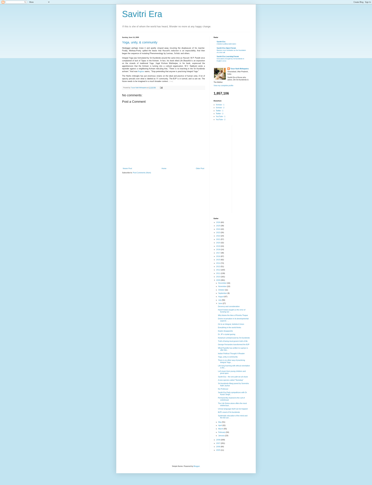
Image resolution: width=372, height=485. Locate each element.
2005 (218, 450)
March (221, 429)
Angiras (141, 71)
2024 (218, 229)
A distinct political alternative (226, 44)
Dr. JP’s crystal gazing (226, 334)
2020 (218, 243)
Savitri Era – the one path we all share (233, 377)
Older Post (200, 168)
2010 (218, 277)
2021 (218, 239)
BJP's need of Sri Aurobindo (229, 412)
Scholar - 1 (220, 105)
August (221, 297)
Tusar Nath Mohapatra (239, 69)
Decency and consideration (229, 306)
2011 (218, 273)
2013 (218, 267)
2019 (218, 246)
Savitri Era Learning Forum (228, 56)
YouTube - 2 (220, 120)
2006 (218, 447)
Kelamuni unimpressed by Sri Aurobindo (234, 338)
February (222, 432)
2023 (218, 233)
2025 (218, 226)
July (220, 300)
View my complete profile (223, 86)
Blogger (197, 466)
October (221, 290)
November (222, 286)
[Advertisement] (225, 169)
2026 (218, 222)
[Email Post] (161, 87)
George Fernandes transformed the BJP (233, 345)
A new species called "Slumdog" (230, 380)
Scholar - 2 (220, 108)
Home (164, 168)
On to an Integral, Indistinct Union (231, 324)
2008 (218, 440)
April (220, 425)
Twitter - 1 (219, 111)
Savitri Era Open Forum (226, 48)
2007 (218, 443)
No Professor (223, 389)
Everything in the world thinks (229, 328)
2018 (218, 250)
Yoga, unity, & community (139, 42)
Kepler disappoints (225, 331)
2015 (218, 260)
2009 (218, 280)
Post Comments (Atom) (142, 173)
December (222, 283)
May (220, 422)
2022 (218, 236)
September (222, 293)
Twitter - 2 (219, 114)
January (221, 436)
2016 (218, 256)
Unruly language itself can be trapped (233, 409)
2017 (218, 253)
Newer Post (127, 168)
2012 (218, 270)
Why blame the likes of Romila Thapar (233, 315)
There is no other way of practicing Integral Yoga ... (231, 361)
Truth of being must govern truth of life (233, 341)
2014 (218, 263)
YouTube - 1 (220, 116)
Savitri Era (142, 14)
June (220, 303)
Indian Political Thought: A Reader (231, 354)
